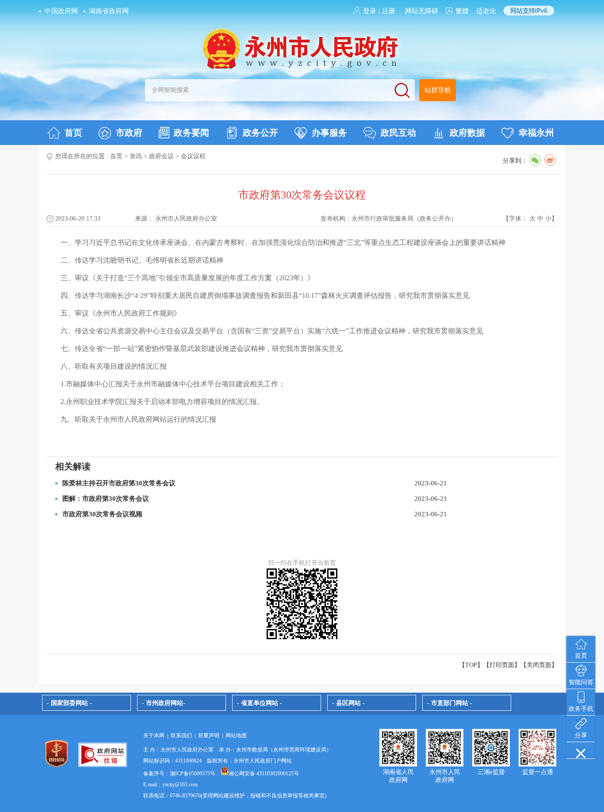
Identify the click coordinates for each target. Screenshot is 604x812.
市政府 (129, 132)
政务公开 (260, 132)
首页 (73, 132)
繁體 (462, 11)
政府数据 (467, 132)
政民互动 (398, 132)
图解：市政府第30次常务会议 (105, 498)
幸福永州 (536, 132)
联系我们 (181, 735)
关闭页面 (539, 665)
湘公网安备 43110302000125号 (264, 773)
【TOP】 (471, 665)
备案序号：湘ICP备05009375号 (179, 773)
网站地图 (236, 735)
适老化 (486, 11)
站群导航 (437, 90)
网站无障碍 (421, 11)
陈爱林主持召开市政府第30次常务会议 (119, 483)
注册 (388, 11)
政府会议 (161, 156)
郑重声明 (208, 735)
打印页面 (501, 665)
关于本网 (153, 735)
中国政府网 (61, 11)
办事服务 (329, 132)
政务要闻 (191, 132)
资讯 (136, 156)
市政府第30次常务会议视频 (102, 514)
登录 (369, 11)
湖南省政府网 (109, 11)
